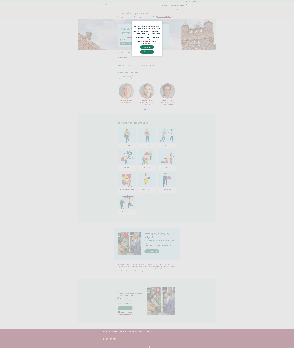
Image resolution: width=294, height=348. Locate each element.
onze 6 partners (152, 28)
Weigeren (147, 51)
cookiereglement (146, 43)
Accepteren (147, 47)
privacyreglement (149, 41)
